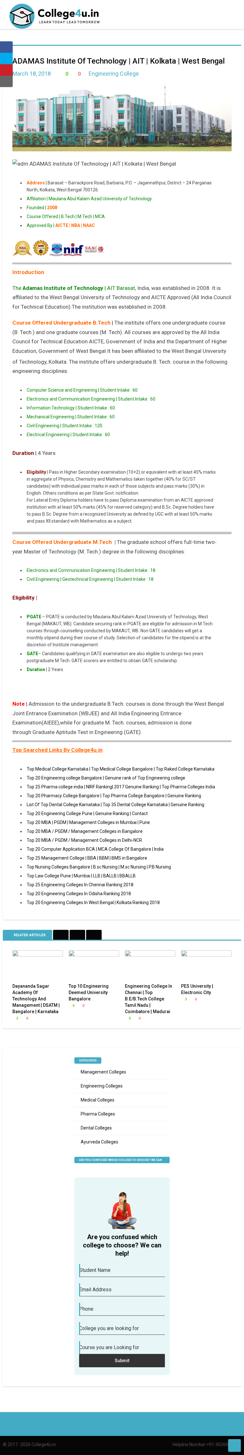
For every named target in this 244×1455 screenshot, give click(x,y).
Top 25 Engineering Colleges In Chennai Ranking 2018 (80, 884)
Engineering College (114, 73)
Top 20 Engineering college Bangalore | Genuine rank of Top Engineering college (106, 777)
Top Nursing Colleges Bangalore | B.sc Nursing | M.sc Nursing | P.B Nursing (99, 866)
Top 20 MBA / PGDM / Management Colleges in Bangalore (85, 831)
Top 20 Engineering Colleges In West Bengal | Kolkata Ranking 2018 (93, 902)
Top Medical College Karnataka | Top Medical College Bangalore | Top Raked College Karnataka (120, 769)
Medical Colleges (97, 1099)
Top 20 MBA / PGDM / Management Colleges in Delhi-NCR (84, 840)
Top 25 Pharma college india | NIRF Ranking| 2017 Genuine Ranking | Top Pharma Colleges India (121, 786)
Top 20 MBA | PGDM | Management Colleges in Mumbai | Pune (88, 822)
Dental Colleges (96, 1127)
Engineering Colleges (102, 1085)
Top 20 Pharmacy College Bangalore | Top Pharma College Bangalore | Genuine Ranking (114, 795)
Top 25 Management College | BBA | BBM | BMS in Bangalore (87, 858)
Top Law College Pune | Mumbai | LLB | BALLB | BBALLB (81, 875)
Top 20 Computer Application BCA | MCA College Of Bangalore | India (95, 849)
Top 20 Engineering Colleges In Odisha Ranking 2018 (79, 893)
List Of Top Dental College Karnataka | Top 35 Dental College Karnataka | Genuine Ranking (115, 804)
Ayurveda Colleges (99, 1141)
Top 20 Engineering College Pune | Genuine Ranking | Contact (87, 813)
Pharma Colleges (98, 1113)
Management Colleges (103, 1071)
